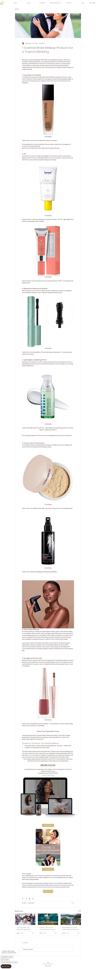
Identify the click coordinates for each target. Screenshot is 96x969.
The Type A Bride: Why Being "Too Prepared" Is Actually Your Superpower (24, 928)
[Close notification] (19, 950)
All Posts (17, 9)
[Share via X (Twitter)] (26, 898)
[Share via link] (33, 898)
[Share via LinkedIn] (29, 898)
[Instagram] (48, 962)
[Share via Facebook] (22, 898)
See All (79, 911)
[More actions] (73, 43)
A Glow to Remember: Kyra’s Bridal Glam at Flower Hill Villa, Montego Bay (48, 928)
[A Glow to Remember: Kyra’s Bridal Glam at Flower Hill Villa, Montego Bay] (48, 919)
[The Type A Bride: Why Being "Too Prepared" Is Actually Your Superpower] (25, 919)
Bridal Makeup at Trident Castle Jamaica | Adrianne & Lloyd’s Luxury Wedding (70, 928)
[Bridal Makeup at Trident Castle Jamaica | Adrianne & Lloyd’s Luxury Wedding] (71, 919)
